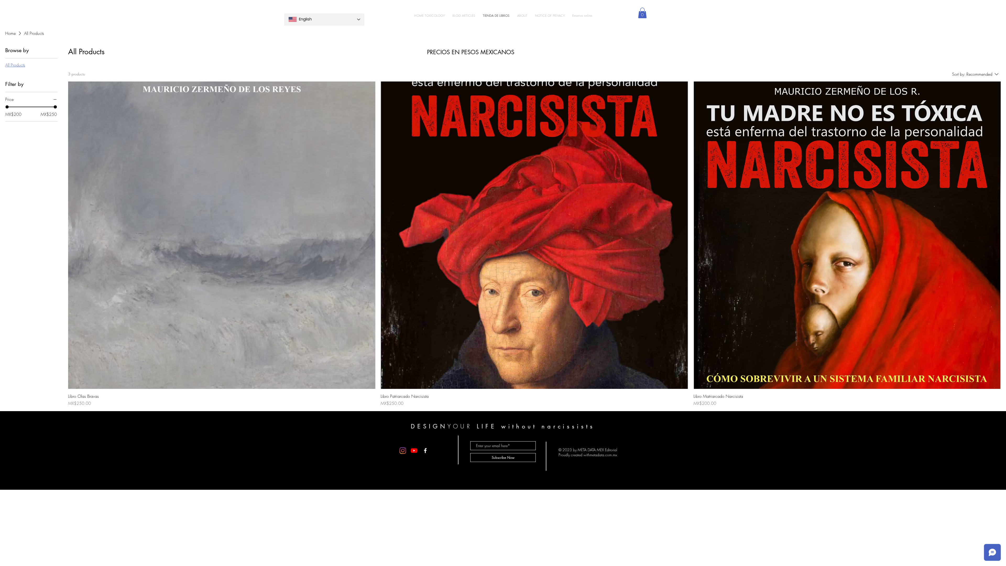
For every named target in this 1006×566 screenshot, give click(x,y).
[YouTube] (414, 450)
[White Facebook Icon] (425, 450)
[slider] (7, 107)
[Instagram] (403, 450)
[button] (642, 13)
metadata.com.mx (603, 454)
